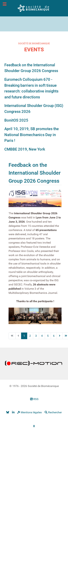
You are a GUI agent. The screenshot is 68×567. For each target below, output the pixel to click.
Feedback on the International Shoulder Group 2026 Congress (35, 173)
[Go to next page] (60, 336)
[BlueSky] (7, 412)
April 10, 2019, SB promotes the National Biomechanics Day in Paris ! (31, 134)
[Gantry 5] (34, 8)
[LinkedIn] (13, 412)
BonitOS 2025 (16, 120)
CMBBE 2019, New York (24, 149)
